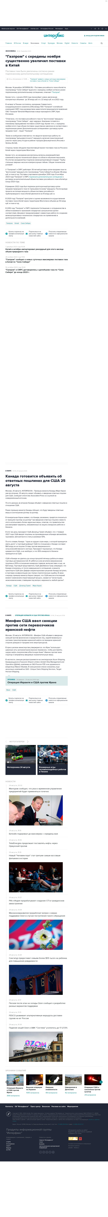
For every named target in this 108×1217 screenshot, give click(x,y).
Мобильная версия (8, 29)
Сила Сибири (25, 223)
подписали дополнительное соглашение (45, 177)
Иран (8, 690)
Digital (67, 43)
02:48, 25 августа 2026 (57, 615)
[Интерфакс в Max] (53, 1152)
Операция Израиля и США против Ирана (32, 615)
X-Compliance (10, 1144)
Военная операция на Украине (34, 1088)
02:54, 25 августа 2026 (20, 471)
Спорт (43, 43)
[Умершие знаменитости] (54, 1085)
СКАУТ (8, 1146)
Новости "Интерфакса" (46, 1140)
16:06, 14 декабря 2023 (24, 51)
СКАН (41, 1142)
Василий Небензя (12, 387)
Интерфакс (54, 35)
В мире (25, 43)
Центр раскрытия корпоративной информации (49, 1147)
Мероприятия (72, 1106)
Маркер (8, 1148)
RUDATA (41, 1144)
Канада (8, 586)
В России (17, 43)
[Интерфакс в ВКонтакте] (47, 1152)
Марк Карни (37, 586)
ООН (35, 387)
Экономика (34, 43)
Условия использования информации (79, 1144)
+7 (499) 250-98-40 (63, 1124)
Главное (8, 43)
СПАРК (8, 1142)
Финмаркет (59, 29)
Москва (60, 43)
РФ (30, 387)
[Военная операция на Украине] (34, 1085)
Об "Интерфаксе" (23, 29)
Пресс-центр (35, 1106)
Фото (90, 43)
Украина (24, 387)
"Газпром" (56, 92)
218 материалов (90, 1095)
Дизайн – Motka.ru (73, 1148)
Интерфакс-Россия (46, 29)
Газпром (9, 223)
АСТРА (8, 1150)
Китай (17, 223)
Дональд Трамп (25, 586)
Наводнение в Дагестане (71, 1088)
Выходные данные (74, 1146)
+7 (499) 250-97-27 (78, 1124)
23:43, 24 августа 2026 (22, 288)
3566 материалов (13, 1096)
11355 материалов (32, 1093)
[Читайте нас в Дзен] (40, 1152)
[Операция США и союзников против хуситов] (92, 1085)
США (15, 586)
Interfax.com (34, 29)
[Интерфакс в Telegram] (43, 1152)
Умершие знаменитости (51, 1088)
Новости (75, 43)
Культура (51, 43)
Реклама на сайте (58, 1106)
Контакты (9, 1106)
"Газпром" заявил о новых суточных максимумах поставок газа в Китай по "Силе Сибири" (47, 80)
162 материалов (70, 1093)
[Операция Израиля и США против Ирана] (15, 1085)
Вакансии (46, 1106)
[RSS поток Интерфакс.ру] (50, 1152)
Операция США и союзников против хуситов (92, 1089)
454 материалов (51, 1093)
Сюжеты (83, 43)
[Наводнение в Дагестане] (73, 1085)
